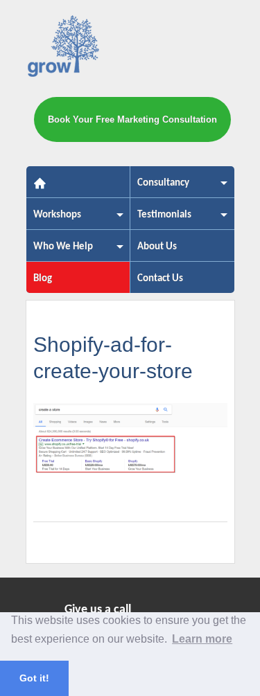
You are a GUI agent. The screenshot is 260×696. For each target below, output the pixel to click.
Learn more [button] (202, 639)
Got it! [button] (34, 678)
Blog (42, 279)
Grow (64, 49)
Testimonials (160, 219)
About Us (157, 247)
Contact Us (160, 279)
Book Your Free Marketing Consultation (132, 119)
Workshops (53, 219)
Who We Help (59, 251)
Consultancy (159, 187)
